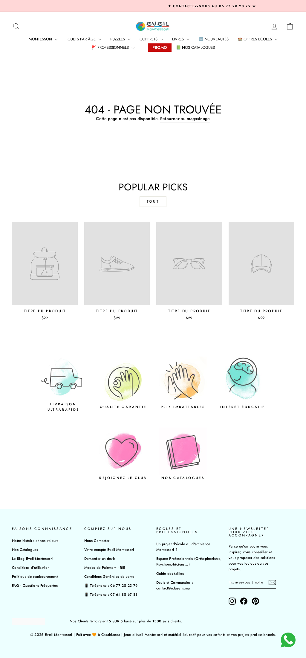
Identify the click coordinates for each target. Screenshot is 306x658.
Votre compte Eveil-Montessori (109, 549)
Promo (159, 47)
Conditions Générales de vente (109, 576)
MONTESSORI (41, 39)
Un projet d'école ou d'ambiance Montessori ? (183, 546)
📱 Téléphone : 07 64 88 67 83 (111, 594)
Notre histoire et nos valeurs (35, 540)
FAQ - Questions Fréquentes (35, 585)
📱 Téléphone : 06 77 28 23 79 (111, 585)
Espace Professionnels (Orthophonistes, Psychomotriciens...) (188, 561)
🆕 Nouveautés (213, 39)
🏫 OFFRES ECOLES (255, 39)
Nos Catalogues (25, 549)
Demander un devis (100, 558)
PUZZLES (118, 39)
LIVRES (178, 39)
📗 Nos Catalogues (195, 47)
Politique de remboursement (35, 576)
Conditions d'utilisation (30, 567)
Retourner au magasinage (185, 119)
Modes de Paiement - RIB (105, 567)
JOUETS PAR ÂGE (82, 39)
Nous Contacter (97, 540)
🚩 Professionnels (110, 47)
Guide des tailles (170, 573)
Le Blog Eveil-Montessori (32, 558)
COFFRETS (149, 39)
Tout (153, 201)
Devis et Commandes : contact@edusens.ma (174, 585)
